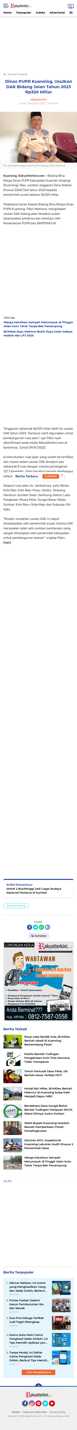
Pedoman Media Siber (35, 1412)
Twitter (47, 1408)
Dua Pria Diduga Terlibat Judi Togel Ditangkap (26, 1320)
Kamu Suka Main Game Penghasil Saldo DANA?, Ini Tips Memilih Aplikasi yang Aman (28, 1339)
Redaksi (16, 1412)
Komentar (40, 935)
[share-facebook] (29, 927)
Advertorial (57, 12)
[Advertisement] (38, 42)
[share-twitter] (35, 927)
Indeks (40, 12)
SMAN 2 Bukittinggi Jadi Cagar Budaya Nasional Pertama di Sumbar (33, 890)
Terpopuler (23, 12)
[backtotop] (38, 1386)
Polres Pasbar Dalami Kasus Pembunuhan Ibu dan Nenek (26, 1304)
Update (52, 476)
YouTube (54, 1408)
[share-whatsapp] (41, 927)
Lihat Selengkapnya (37, 1372)
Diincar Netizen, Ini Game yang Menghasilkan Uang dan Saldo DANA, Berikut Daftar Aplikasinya (27, 1287)
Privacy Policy (57, 1412)
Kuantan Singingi (16, 905)
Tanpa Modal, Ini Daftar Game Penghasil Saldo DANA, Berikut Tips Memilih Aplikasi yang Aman (29, 1356)
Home (7, 12)
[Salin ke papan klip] (47, 927)
